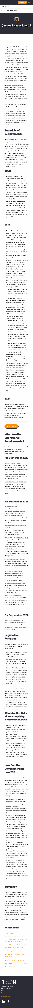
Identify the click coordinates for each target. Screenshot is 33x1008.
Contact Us (22, 2)
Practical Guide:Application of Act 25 (15, 960)
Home (2, 10)
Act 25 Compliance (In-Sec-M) (13, 951)
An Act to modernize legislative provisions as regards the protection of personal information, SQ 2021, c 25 (16, 939)
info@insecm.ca (5, 996)
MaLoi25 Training (11, 426)
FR (29, 2)
